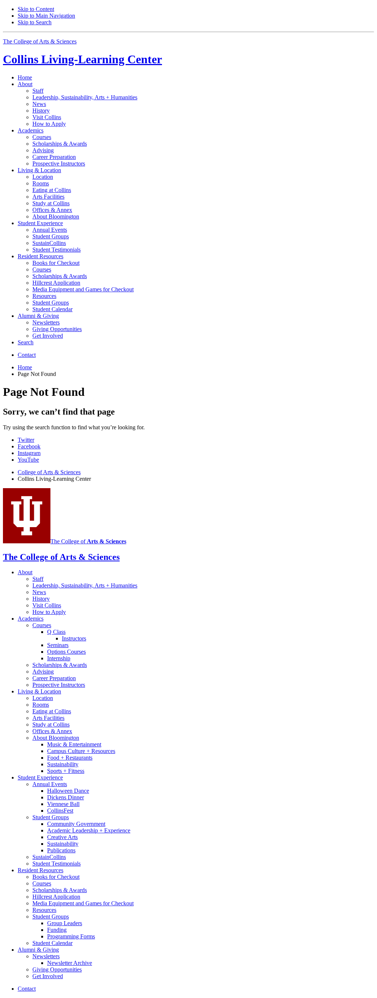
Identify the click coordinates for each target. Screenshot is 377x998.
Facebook (29, 446)
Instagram (29, 453)
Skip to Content (36, 9)
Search (26, 342)
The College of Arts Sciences (40, 41)
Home (25, 77)
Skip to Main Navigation (46, 16)
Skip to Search (35, 22)
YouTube (28, 460)
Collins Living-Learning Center (82, 59)
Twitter (26, 440)
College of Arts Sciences (49, 472)
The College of (88, 541)
